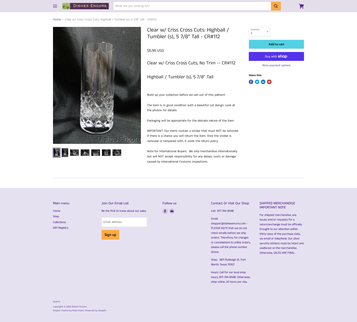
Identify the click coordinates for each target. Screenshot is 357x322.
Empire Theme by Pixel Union (68, 310)
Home (57, 20)
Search (56, 301)
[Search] (276, 6)
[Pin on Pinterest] (269, 82)
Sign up (110, 235)
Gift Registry (60, 228)
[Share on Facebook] (251, 82)
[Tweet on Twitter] (257, 82)
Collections (59, 222)
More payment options (276, 65)
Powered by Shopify (95, 310)
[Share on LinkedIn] (263, 82)
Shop (56, 216)
